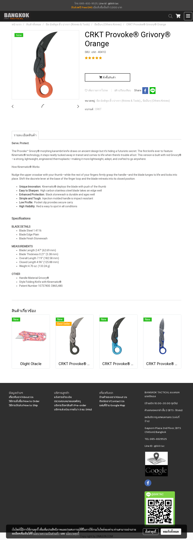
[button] (169, 16)
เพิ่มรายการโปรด (97, 90)
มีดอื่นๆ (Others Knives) (156, 100)
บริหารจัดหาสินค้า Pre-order (70, 405)
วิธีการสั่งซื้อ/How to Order (24, 401)
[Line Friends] (156, 463)
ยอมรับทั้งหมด (171, 531)
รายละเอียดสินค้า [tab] (25, 135)
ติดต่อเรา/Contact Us (111, 401)
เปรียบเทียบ (124, 90)
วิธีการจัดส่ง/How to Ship (23, 405)
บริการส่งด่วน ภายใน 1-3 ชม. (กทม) (73, 409)
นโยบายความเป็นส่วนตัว (46, 533)
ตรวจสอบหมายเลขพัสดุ (67, 401)
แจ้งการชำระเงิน (63, 397)
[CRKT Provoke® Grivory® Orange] (45, 65)
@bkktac (159, 446)
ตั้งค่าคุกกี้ (150, 531)
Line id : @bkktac (109, 3)
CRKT (98, 109)
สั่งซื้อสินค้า (109, 77)
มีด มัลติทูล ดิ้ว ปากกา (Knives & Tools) (118, 100)
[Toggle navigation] (188, 16)
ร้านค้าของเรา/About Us (113, 397)
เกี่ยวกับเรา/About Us (21, 397)
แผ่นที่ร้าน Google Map (112, 405)
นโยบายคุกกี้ (72, 533)
